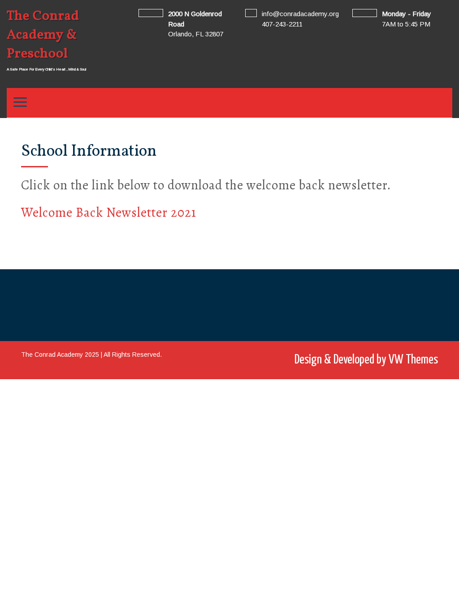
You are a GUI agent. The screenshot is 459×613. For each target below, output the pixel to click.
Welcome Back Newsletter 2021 (108, 212)
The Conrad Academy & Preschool (43, 35)
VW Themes (412, 360)
